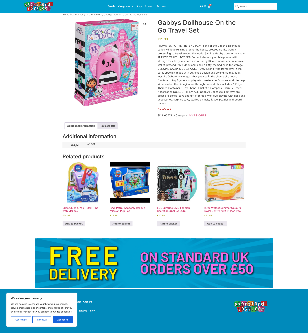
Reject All (42, 319)
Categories (124, 6)
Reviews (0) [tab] (107, 125)
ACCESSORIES (94, 14)
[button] (145, 24)
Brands (111, 6)
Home (66, 14)
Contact (149, 6)
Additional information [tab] (81, 125)
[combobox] (255, 6)
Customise (21, 319)
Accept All (62, 319)
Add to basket (74, 223)
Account (161, 6)
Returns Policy (87, 310)
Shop (139, 6)
